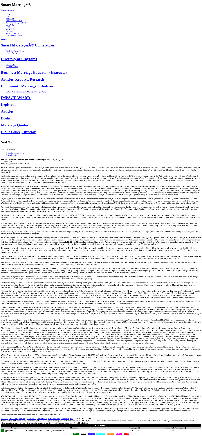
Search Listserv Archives (15, 153)
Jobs (71, 419)
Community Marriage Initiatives (27, 86)
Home (8, 14)
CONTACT (31, 419)
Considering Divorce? (14, 35)
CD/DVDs (10, 25)
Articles (7, 111)
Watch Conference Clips (15, 51)
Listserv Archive (12, 53)
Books (6, 118)
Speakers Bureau (12, 67)
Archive (9, 27)
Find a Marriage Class (14, 21)
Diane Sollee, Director (18, 132)
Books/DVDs (42, 419)
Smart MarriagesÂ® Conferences (27, 45)
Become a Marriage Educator (16, 23)
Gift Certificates (54, 419)
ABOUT (4, 419)
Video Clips (10, 19)
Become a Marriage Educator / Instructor (34, 72)
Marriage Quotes (12, 29)
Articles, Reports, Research (22, 79)
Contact (8, 16)
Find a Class (10, 65)
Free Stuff (9, 31)
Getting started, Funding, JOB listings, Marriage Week (26, 92)
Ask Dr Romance (12, 33)
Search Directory (12, 155)
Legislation (10, 104)
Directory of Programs (19, 59)
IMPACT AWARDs (16, 98)
